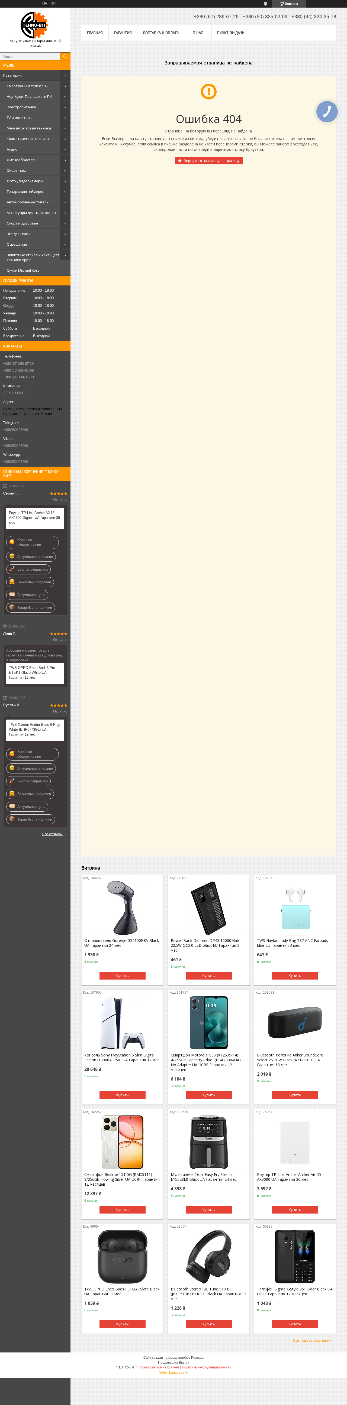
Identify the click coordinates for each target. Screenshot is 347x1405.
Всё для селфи (19, 233)
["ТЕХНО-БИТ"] (35, 25)
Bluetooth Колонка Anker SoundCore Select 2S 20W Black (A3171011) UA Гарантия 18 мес (290, 1060)
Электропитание (21, 107)
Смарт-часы (17, 170)
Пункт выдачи (231, 33)
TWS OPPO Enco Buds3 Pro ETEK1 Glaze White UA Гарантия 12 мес (32, 672)
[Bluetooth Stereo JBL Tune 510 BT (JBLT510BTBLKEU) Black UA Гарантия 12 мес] (209, 1257)
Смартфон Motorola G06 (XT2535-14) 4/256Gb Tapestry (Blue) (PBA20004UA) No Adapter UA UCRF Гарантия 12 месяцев (206, 1062)
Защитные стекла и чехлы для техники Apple (33, 257)
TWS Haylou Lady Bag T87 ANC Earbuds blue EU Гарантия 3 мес (292, 943)
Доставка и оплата (161, 33)
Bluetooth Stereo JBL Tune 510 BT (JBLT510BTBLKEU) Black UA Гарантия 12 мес (208, 1294)
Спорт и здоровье (22, 223)
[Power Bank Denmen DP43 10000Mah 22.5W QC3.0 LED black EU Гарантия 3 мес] (209, 908)
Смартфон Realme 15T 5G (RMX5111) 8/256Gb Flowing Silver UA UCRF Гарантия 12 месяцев (122, 1179)
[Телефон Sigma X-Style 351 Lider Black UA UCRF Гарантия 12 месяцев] (295, 1257)
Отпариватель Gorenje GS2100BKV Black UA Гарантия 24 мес (121, 943)
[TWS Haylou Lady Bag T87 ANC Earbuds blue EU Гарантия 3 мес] (295, 908)
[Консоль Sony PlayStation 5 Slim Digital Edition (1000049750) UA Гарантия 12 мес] (122, 1023)
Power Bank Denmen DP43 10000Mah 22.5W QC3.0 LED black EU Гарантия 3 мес (205, 945)
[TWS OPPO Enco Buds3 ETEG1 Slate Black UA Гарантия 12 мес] (122, 1257)
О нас (198, 33)
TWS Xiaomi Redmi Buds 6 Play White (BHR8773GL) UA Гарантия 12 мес (34, 729)
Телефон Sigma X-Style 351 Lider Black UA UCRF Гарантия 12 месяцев (295, 1291)
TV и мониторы (20, 117)
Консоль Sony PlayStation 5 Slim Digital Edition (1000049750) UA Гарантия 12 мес (121, 1057)
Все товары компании (312, 1340)
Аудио (12, 149)
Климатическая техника (28, 138)
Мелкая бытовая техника (29, 128)
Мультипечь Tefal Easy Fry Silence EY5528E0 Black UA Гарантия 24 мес (204, 1177)
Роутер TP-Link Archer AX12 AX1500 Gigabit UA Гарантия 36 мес (34, 518)
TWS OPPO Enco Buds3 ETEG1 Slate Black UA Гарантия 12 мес (121, 1291)
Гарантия (123, 33)
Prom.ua (197, 1358)
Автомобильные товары (28, 202)
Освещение (17, 244)
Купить (122, 975)
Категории (12, 75)
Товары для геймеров (25, 191)
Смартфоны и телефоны (28, 85)
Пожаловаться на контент (159, 1367)
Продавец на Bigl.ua (173, 1362)
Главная (95, 33)
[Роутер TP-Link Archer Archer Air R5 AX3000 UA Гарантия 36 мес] (295, 1142)
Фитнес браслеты (22, 159)
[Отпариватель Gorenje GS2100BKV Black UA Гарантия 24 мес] (122, 908)
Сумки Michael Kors (23, 270)
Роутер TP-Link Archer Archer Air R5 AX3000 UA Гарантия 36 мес (289, 1177)
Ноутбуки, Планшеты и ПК (29, 96)
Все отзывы (52, 833)
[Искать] (65, 56)
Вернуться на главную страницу (212, 160)
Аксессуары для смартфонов (31, 212)
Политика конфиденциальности (206, 1367)
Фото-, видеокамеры (25, 180)
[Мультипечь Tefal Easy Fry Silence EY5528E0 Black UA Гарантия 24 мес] (209, 1142)
